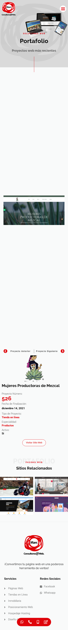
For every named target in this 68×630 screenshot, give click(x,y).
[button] (63, 9)
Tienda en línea (10, 417)
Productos (8, 425)
